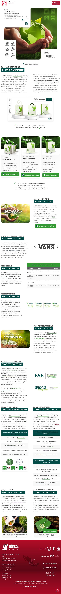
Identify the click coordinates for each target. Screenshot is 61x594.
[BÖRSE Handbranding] (8, 3)
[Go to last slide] (35, 247)
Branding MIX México (31, 586)
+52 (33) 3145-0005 (6, 579)
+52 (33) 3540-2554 (6, 577)
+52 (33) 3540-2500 (6, 575)
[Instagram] (49, 548)
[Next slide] (57, 247)
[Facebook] (53, 548)
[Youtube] (58, 548)
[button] (58, 3)
